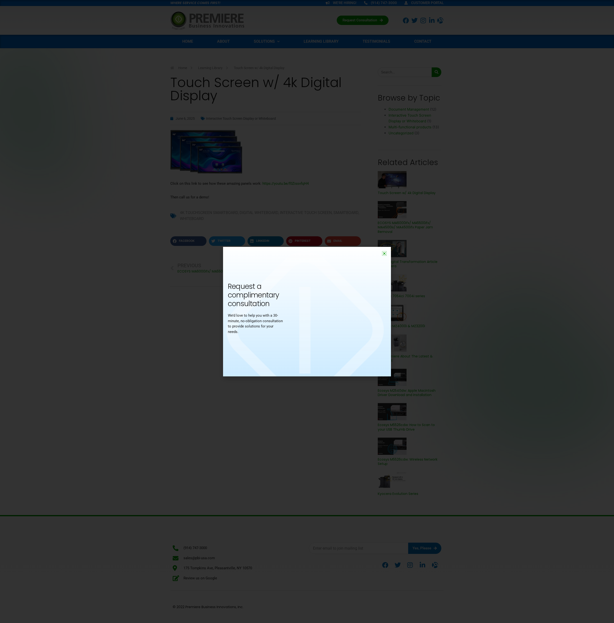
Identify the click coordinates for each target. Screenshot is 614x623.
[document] (307, 311)
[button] (384, 253)
